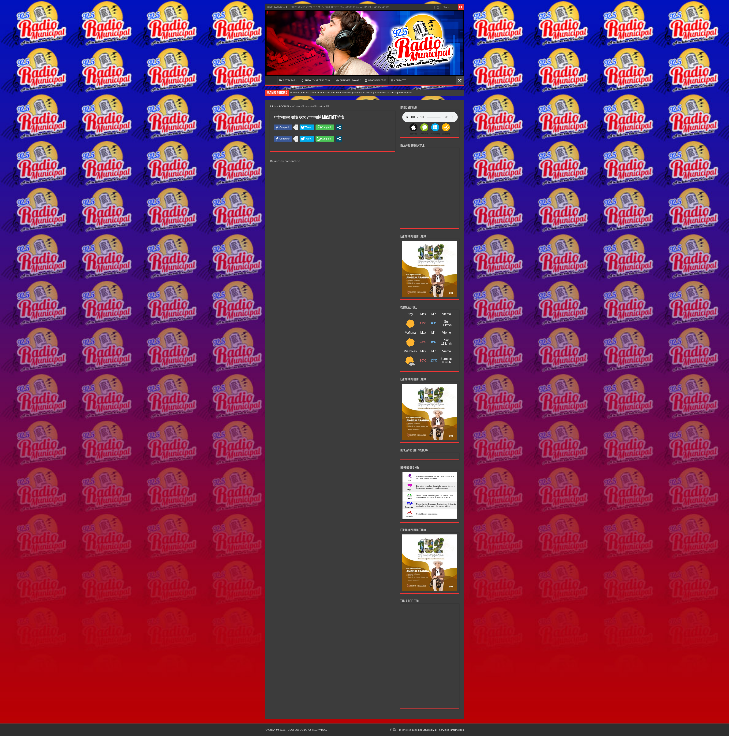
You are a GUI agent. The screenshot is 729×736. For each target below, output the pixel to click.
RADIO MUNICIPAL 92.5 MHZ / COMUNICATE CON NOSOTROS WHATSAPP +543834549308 (341, 7)
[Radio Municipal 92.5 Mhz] (364, 43)
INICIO (272, 80)
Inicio (273, 106)
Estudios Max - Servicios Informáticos (443, 729)
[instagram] (438, 7)
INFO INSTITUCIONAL (318, 80)
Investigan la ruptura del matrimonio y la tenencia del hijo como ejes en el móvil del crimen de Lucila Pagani (346, 92)
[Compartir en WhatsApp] (325, 127)
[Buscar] (461, 7)
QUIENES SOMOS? (350, 80)
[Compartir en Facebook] (283, 127)
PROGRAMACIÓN (377, 80)
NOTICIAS (289, 80)
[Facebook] (434, 7)
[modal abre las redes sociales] (339, 127)
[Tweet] (307, 127)
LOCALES (284, 106)
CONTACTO (400, 80)
